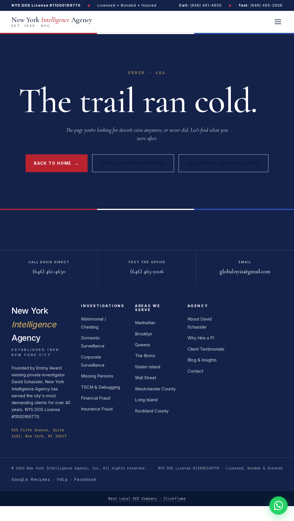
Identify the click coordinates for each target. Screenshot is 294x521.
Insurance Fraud (97, 409)
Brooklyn (143, 334)
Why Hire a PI (200, 338)
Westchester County (155, 389)
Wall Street (145, 377)
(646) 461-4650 (200, 5)
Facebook (85, 479)
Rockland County (152, 411)
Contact (195, 371)
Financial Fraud (95, 398)
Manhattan (145, 322)
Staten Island (147, 366)
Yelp (62, 479)
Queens (142, 344)
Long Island (146, 399)
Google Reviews (30, 479)
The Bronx (145, 355)
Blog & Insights (202, 360)
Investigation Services (133, 163)
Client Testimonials (206, 349)
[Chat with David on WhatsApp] (278, 505)
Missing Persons (97, 376)
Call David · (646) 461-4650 (223, 163)
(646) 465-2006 (260, 5)
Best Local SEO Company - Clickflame (146, 498)
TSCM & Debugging (100, 387)
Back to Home (56, 163)
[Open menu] (278, 21)
